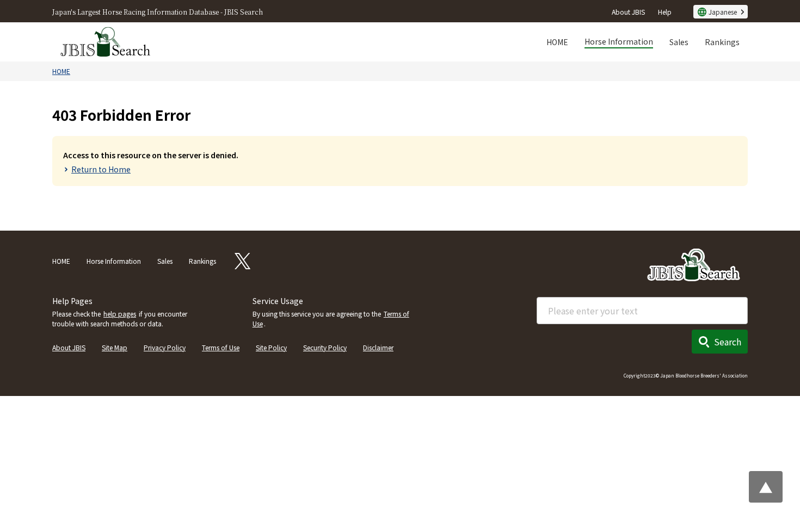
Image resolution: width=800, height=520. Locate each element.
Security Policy (325, 347)
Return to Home (101, 169)
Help (665, 11)
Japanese (723, 11)
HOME (557, 41)
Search (727, 341)
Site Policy (271, 347)
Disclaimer (378, 347)
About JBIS (628, 11)
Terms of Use (220, 347)
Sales (678, 41)
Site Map (114, 347)
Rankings (722, 41)
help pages (119, 313)
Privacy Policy (165, 347)
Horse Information (618, 41)
